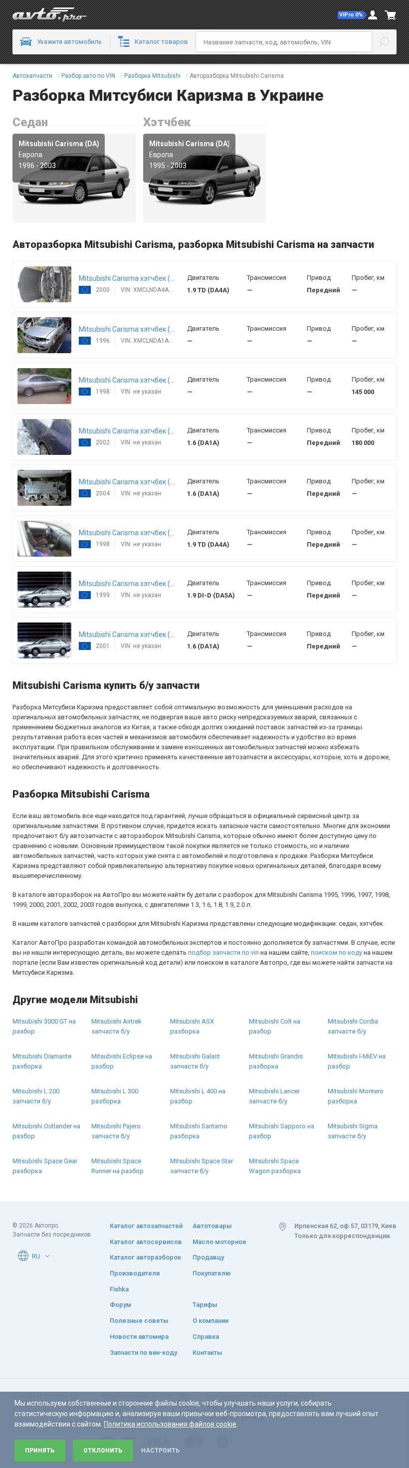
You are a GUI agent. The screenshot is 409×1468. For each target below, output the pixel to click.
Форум (120, 1304)
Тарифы (205, 1304)
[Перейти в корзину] (391, 15)
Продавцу (208, 1257)
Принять (40, 1450)
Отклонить (103, 1450)
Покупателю (212, 1273)
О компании (210, 1320)
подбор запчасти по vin (223, 952)
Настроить (160, 1450)
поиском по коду (336, 952)
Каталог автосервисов (146, 1242)
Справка (206, 1336)
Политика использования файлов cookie (170, 1424)
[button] (352, 15)
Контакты (207, 1352)
